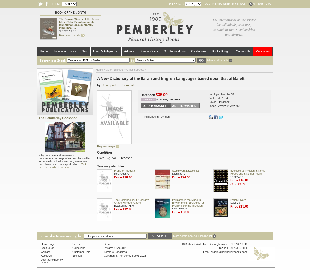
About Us (46, 255)
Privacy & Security (115, 248)
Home (44, 51)
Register (223, 3)
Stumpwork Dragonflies (186, 170)
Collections (78, 248)
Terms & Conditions (115, 251)
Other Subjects (115, 69)
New (85, 51)
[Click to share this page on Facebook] (216, 118)
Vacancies (263, 51)
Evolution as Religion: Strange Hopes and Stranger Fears (247, 172)
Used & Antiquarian (106, 51)
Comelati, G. (131, 85)
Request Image (106, 146)
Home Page (48, 244)
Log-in (209, 3)
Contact (45, 251)
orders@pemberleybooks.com (229, 251)
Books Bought (221, 51)
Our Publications (175, 51)
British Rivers (238, 199)
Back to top (47, 248)
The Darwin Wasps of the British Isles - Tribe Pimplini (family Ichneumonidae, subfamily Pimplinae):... (79, 23)
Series (76, 244)
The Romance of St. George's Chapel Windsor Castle (131, 201)
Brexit (107, 244)
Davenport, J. (110, 85)
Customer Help (81, 251)
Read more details (70, 35)
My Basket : (240, 3)
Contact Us (243, 51)
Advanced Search (218, 60)
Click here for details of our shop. (63, 166)
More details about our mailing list (193, 235)
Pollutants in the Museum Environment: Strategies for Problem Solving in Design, (188, 202)
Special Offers (149, 51)
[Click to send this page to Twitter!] (221, 118)
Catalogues (198, 51)
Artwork (129, 51)
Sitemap (77, 255)
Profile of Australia (124, 170)
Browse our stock (65, 51)
